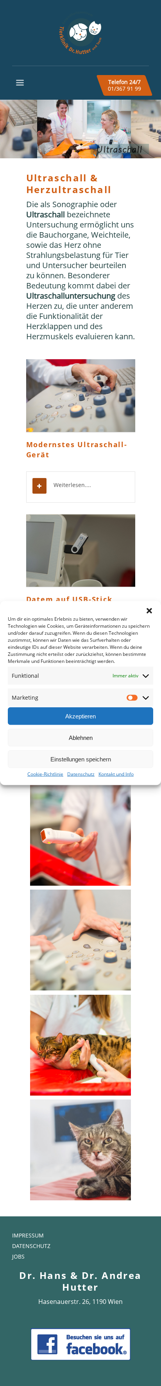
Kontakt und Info (116, 774)
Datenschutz (81, 774)
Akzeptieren (80, 716)
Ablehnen (81, 737)
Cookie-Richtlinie (45, 774)
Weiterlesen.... (72, 485)
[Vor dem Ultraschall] (80, 1150)
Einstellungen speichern (80, 759)
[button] (149, 611)
